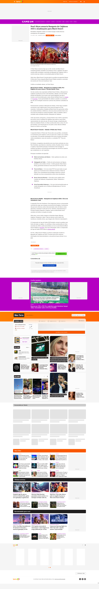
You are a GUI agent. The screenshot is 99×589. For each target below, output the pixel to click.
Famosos (57, 462)
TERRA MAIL (65, 1)
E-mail (80, 1)
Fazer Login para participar (50, 265)
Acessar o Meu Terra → (30, 315)
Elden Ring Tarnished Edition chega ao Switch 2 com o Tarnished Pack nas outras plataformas (43, 505)
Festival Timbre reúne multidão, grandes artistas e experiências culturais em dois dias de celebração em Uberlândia (43, 537)
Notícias (32, 304)
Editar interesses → (82, 320)
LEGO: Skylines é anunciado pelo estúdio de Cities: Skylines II (25, 536)
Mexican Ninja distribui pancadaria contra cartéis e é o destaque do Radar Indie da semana (40, 496)
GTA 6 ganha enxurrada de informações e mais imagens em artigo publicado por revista (40, 527)
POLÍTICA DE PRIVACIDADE (60, 579)
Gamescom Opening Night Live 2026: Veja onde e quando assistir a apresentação (58, 527)
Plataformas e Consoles (38, 248)
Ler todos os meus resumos (61, 332)
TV (19, 462)
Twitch (66, 97)
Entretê (38, 470)
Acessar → (28, 347)
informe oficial (51, 229)
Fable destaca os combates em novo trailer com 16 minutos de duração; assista (61, 505)
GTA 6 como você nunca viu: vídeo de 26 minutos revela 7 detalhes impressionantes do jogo (25, 505)
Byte (38, 462)
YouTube (35, 99)
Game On (46, 248)
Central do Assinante (73, 1)
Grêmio (20, 470)
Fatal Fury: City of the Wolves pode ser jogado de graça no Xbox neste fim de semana (58, 496)
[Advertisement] (77, 505)
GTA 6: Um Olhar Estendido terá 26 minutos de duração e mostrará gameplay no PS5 (21, 527)
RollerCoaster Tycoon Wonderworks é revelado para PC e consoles (61, 537)
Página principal (19, 2)
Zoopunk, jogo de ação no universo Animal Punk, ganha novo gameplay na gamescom (21, 496)
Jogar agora (24, 341)
